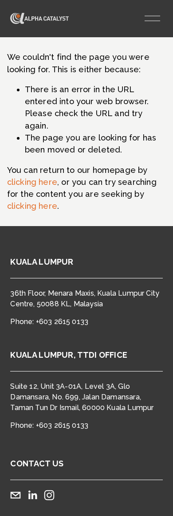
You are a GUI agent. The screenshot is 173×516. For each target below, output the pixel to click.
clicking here (32, 182)
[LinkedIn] (32, 495)
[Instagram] (49, 495)
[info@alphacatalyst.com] (15, 495)
